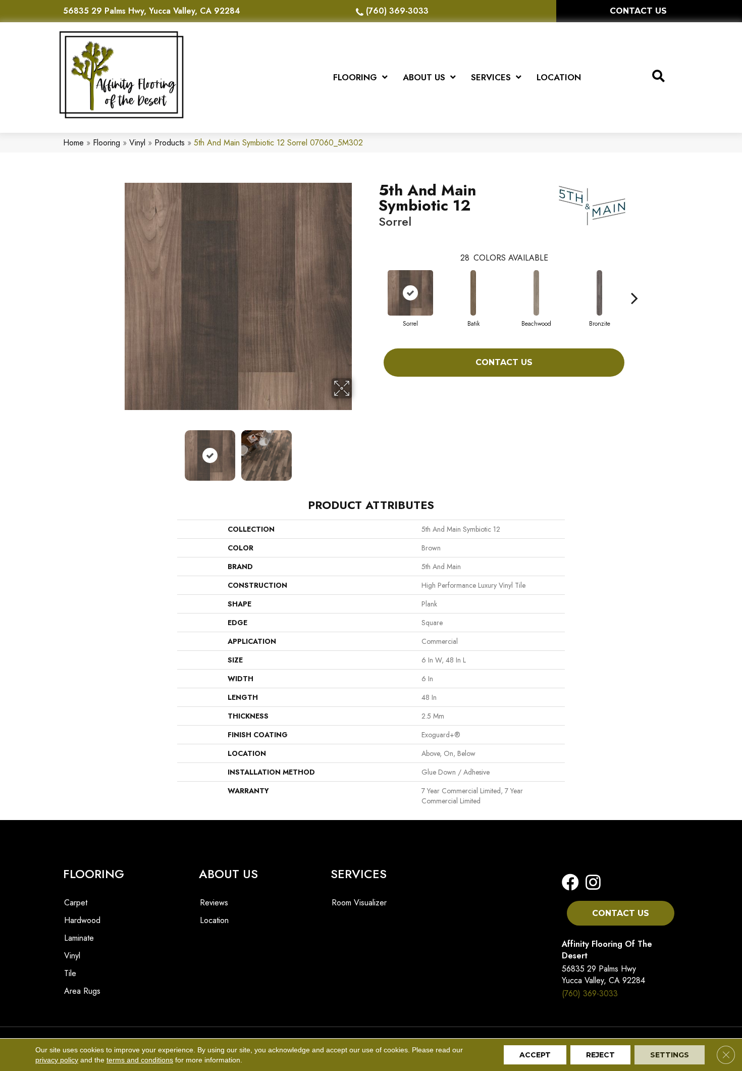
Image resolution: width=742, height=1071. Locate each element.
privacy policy (56, 1060)
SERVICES (359, 874)
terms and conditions (140, 1060)
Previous (118, 450)
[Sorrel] (410, 293)
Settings (669, 1054)
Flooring (106, 142)
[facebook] (570, 883)
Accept (535, 1054)
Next (358, 450)
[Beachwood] (536, 293)
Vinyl (137, 142)
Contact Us (504, 362)
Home (73, 142)
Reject (600, 1054)
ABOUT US (228, 874)
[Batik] (473, 293)
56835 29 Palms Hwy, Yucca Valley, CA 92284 (151, 11)
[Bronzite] (599, 293)
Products (169, 142)
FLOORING (93, 874)
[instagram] (590, 883)
